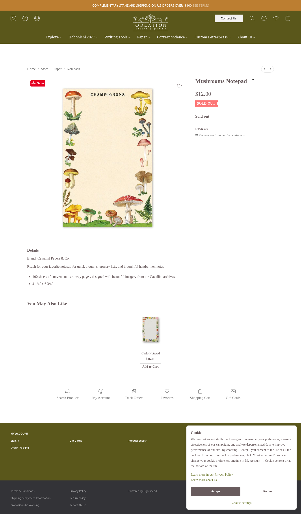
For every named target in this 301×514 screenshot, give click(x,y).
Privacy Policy (78, 491)
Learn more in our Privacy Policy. (212, 474)
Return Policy (77, 498)
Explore (53, 37)
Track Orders (134, 398)
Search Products (68, 398)
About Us (245, 37)
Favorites (167, 398)
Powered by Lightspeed (142, 491)
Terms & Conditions (23, 491)
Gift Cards (233, 398)
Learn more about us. (204, 480)
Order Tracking (20, 448)
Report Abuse (78, 505)
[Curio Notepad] (151, 329)
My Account (101, 398)
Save (40, 83)
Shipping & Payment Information (30, 498)
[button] (150, 23)
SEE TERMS (201, 5)
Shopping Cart (200, 398)
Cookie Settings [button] (241, 503)
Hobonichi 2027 (82, 37)
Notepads (73, 69)
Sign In (15, 440)
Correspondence (171, 37)
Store (44, 69)
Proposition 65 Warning (25, 505)
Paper (142, 37)
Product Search (137, 440)
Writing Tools (116, 37)
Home (31, 69)
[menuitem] (264, 69)
